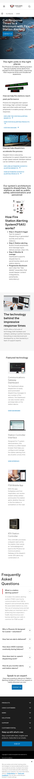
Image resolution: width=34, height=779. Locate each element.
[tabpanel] (17, 244)
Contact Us (7, 34)
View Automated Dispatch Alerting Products (14, 173)
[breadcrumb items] (2, 14)
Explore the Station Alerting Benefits (15, 117)
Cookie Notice (11, 773)
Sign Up (17, 744)
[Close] (32, 761)
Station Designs (10, 127)
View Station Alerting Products (16, 122)
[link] (17, 411)
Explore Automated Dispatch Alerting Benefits (15, 167)
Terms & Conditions (7, 758)
